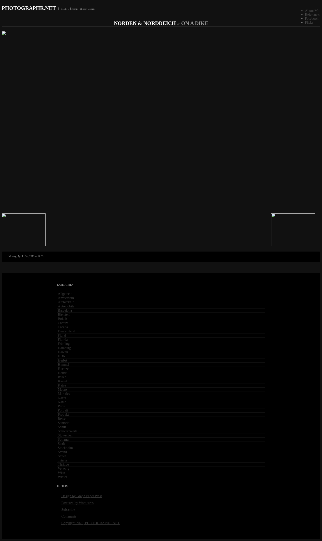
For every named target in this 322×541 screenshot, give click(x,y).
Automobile (66, 306)
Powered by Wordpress (77, 503)
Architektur (66, 302)
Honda (62, 373)
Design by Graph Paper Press (81, 496)
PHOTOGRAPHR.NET (29, 8)
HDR (61, 356)
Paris (61, 406)
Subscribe (68, 509)
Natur (62, 402)
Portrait (63, 410)
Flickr (309, 22)
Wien (61, 473)
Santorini (64, 423)
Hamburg (64, 348)
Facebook (311, 18)
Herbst (62, 360)
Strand (62, 452)
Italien (62, 377)
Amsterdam (66, 298)
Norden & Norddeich (145, 23)
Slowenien (65, 435)
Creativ (63, 323)
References (312, 14)
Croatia (63, 327)
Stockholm (65, 448)
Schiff (62, 427)
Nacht (62, 398)
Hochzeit (64, 369)
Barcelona (65, 310)
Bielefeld (64, 314)
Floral (62, 335)
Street (62, 456)
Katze (62, 385)
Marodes (64, 394)
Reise (61, 418)
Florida (63, 339)
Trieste (62, 460)
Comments (68, 516)
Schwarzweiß (67, 431)
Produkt (63, 414)
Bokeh (62, 319)
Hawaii (63, 352)
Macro (62, 389)
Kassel (62, 381)
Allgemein (65, 294)
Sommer (63, 439)
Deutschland (66, 331)
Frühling (64, 344)
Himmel (63, 364)
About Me (312, 10)
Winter (62, 477)
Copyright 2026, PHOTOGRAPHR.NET (90, 523)
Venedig (63, 468)
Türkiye (63, 464)
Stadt (61, 443)
